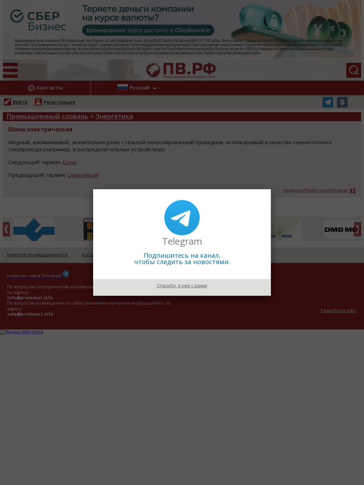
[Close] (270, 189)
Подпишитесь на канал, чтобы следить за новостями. (182, 258)
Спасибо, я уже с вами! (182, 285)
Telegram (182, 241)
